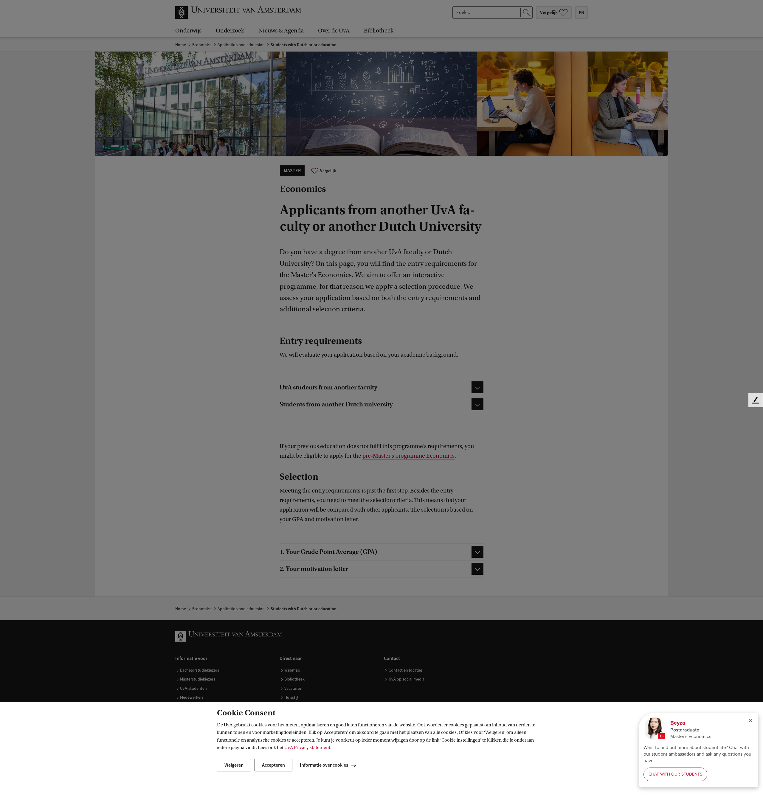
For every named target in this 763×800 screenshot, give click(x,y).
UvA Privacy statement (307, 747)
